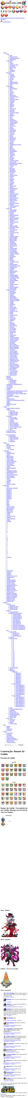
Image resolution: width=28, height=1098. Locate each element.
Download (3, 19)
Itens (5, 725)
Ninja (11, 90)
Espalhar (12, 301)
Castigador (12, 268)
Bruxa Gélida (13, 67)
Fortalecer (12, 320)
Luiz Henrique (10, 1043)
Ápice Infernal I (16, 619)
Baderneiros (12, 170)
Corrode (11, 316)
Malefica (12, 257)
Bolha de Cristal (13, 56)
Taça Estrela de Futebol (12, 488)
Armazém (9, 480)
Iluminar (12, 312)
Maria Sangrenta (13, 188)
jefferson (8, 1060)
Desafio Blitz (13, 717)
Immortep (12, 104)
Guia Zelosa (12, 331)
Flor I (8, 500)
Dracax (11, 135)
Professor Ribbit (13, 164)
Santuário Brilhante (11, 581)
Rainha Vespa (13, 186)
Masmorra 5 (18, 678)
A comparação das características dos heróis (17, 390)
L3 (13, 642)
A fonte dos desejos (11, 738)
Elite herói (9, 72)
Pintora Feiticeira (14, 219)
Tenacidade (12, 309)
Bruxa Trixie (13, 139)
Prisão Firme (13, 369)
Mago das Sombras (14, 203)
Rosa (8, 502)
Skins (8, 397)
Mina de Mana (10, 457)
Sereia (11, 116)
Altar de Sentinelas (14, 424)
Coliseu (8, 466)
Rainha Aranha (13, 240)
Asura (11, 167)
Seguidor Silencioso (14, 205)
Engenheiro (12, 66)
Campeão (12, 92)
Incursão (12, 669)
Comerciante (16, 634)
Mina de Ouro (10, 456)
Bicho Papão (13, 171)
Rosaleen (12, 176)
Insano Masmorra (17, 695)
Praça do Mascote (11, 477)
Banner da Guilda (14, 422)
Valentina (12, 128)
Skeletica (12, 152)
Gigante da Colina (14, 64)
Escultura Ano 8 (10, 591)
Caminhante (12, 189)
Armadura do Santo (14, 367)
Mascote (9, 376)
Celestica (12, 235)
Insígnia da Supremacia (12, 595)
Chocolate (9, 521)
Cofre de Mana (10, 460)
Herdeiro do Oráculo (14, 365)
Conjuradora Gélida (14, 277)
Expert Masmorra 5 (20, 690)
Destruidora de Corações (15, 144)
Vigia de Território (11, 430)
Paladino (12, 87)
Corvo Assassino (13, 229)
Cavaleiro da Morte (14, 112)
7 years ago (12, 1063)
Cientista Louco (13, 267)
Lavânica (12, 166)
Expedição (12, 710)
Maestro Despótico (14, 287)
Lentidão (12, 303)
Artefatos (12, 449)
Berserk (11, 305)
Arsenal (8, 481)
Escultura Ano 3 (10, 577)
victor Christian (10, 993)
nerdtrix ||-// (9, 1078)
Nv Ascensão (10, 386)
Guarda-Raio (13, 256)
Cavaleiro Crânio (14, 122)
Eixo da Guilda (13, 417)
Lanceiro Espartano (14, 217)
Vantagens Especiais (11, 432)
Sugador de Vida (13, 311)
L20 (13, 665)
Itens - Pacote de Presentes (9, 1052)
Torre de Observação (11, 461)
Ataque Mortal (13, 297)
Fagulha (11, 263)
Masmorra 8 (18, 682)
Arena (11, 707)
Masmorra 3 (18, 675)
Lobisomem (12, 76)
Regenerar (12, 327)
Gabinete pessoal (6, 21)
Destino (8, 389)
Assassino (12, 75)
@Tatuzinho (9, 1028)
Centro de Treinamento (12, 474)
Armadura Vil (13, 341)
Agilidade (12, 336)
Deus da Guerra (13, 308)
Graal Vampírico (13, 352)
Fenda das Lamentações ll (19, 626)
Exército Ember (13, 723)
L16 (13, 659)
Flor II (8, 501)
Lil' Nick (12, 142)
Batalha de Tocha (14, 413)
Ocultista (12, 183)
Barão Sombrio (13, 239)
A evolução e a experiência (13, 396)
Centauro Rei (10, 512)
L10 (13, 651)
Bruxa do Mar (13, 162)
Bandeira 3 (9, 492)
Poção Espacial (13, 375)
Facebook (6, 18)
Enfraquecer (12, 304)
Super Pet (9, 377)
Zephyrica (12, 182)
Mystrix (11, 247)
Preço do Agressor (14, 364)
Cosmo (11, 178)
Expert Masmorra (17, 683)
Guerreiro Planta (13, 175)
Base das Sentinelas (14, 425)
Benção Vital (13, 332)
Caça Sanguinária (14, 371)
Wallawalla (12, 154)
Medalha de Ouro (11, 586)
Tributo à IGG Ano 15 (12, 590)
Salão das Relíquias (11, 468)
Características (13, 383)
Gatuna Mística (13, 209)
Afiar (11, 321)
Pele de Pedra (13, 307)
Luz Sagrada (13, 328)
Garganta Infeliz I (17, 614)
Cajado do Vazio (13, 357)
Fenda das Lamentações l (18, 625)
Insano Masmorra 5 (20, 702)
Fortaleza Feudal (13, 414)
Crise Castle (9, 718)
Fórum (2, 18)
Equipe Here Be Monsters (16, 613)
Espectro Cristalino (14, 193)
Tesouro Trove (16, 633)
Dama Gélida (13, 196)
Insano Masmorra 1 (20, 697)
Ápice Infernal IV (17, 623)
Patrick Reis (9, 1049)
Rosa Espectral (13, 249)
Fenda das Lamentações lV (19, 629)
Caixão (8, 514)
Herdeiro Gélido (13, 271)
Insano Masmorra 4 (20, 701)
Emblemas (9, 730)
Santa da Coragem (14, 197)
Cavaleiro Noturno (14, 236)
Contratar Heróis (10, 398)
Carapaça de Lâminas (15, 300)
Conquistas (9, 735)
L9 (13, 650)
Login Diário (10, 733)
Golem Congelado (14, 437)
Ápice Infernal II (16, 621)
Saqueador (12, 71)
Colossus (12, 273)
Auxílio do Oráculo (14, 339)
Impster (11, 722)
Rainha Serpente (13, 82)
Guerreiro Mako (13, 248)
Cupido (11, 103)
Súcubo (11, 91)
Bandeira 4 (9, 493)
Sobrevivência (13, 335)
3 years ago (11, 997)
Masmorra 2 (18, 674)
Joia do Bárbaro (13, 368)
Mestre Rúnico (13, 199)
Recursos (9, 446)
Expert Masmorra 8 (20, 694)
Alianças (9, 603)
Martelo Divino (10, 741)
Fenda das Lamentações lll (19, 627)
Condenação (12, 319)
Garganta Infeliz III (17, 617)
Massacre (12, 269)
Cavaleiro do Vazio (14, 232)
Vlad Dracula (13, 108)
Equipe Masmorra (14, 611)
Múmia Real (12, 272)
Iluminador (12, 241)
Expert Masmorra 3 (20, 687)
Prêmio (5, 731)
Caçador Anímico (14, 252)
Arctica (11, 127)
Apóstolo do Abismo (14, 253)
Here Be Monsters (14, 667)
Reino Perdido (13, 631)
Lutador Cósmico (14, 284)
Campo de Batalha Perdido (16, 709)
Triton (11, 84)
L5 (13, 645)
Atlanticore (12, 100)
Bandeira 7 (9, 497)
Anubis (11, 146)
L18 (13, 662)
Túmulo (8, 513)
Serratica (12, 213)
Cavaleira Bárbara (14, 276)
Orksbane (12, 110)
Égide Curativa (13, 373)
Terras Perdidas (13, 715)
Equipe (8, 610)
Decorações (6, 485)
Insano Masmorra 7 (20, 705)
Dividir (11, 333)
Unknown (9, 557)
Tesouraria (12, 421)
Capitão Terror (13, 123)
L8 (13, 649)
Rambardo (12, 192)
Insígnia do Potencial (11, 593)
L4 (13, 643)
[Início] (13, 4)
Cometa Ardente (13, 351)
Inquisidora (12, 281)
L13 (13, 655)
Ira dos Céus (12, 317)
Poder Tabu (12, 363)
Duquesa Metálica (14, 280)
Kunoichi (12, 212)
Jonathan (8, 999)
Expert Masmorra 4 (20, 689)
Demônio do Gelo (14, 83)
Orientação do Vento (14, 360)
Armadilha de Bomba (12, 470)
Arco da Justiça (13, 356)
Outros (5, 442)
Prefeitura (9, 452)
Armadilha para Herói (12, 472)
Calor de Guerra (13, 372)
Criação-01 (12, 155)
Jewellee (12, 233)
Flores (8, 505)
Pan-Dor (12, 79)
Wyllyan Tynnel (10, 1036)
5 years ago (19, 1020)
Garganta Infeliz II (17, 615)
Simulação (12, 323)
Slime (8, 54)
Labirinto (12, 637)
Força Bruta (12, 324)
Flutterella (12, 231)
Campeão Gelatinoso (14, 58)
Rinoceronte (12, 150)
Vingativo (12, 140)
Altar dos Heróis (10, 453)
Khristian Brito (10, 1072)
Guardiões (9, 388)
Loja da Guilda (13, 428)
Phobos (11, 184)
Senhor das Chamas (14, 227)
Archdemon (12, 719)
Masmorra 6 (18, 679)
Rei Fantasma (13, 130)
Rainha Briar (13, 436)
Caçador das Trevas (14, 261)
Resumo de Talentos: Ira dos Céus (10, 1006)
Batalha (8, 409)
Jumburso (12, 191)
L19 (13, 663)
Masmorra (15, 671)
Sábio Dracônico (13, 237)
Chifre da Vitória (13, 361)
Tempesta (12, 220)
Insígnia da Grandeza (12, 597)
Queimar (12, 295)
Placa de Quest (10, 737)
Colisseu (12, 420)
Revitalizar (12, 293)
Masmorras (12, 670)
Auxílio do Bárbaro (14, 337)
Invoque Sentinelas (11, 434)
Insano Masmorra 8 (20, 706)
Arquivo (9, 448)
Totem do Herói (10, 476)
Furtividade (12, 343)
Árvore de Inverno (11, 516)
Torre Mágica (10, 464)
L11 (13, 653)
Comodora (12, 172)
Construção (9, 416)
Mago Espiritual (13, 88)
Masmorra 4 (18, 677)
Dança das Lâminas (14, 345)
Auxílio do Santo (14, 340)
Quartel (8, 454)
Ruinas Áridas (13, 711)
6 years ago (12, 1033)
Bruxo (11, 118)
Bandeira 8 (9, 498)
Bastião (11, 313)
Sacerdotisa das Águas (15, 265)
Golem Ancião (13, 288)
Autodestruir (12, 296)
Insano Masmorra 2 (20, 698)
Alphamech (12, 201)
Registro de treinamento (12, 739)
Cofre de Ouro (10, 458)
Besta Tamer (12, 131)
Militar (8, 444)
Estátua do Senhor (11, 599)
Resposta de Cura (14, 359)
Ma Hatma (12, 168)
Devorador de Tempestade (16, 163)
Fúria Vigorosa (13, 344)
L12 (13, 654)
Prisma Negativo (13, 355)
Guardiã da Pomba (14, 160)
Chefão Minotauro (14, 96)
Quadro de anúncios (20, 18)
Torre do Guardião (11, 484)
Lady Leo (12, 132)
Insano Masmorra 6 (20, 703)
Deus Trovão (13, 95)
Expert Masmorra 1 (20, 685)
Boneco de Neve (10, 508)
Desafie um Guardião (15, 714)
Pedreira (8, 482)
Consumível (9, 729)
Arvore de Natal (10, 506)
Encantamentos (13, 380)
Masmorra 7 (18, 681)
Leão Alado (12, 441)
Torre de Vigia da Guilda (15, 426)
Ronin (11, 147)
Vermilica (12, 283)
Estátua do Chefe (11, 598)
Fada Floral (12, 228)
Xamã (11, 80)
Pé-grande (12, 158)
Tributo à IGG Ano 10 (12, 576)
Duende (11, 114)
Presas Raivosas (13, 245)
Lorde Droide (13, 279)
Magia (8, 405)
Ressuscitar (12, 291)
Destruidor (12, 115)
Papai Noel (12, 111)
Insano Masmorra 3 (20, 699)
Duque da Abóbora (14, 99)
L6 (13, 646)
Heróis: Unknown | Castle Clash (10, 1020)
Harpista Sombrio (14, 275)
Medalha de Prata (11, 587)
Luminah (12, 255)
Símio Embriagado (14, 215)
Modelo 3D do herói (11, 404)
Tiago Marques (10, 1022)
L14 (13, 657)
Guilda (5, 406)
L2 (13, 641)
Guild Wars (12, 410)
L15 (13, 658)
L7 (13, 647)
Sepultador (12, 216)
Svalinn (11, 180)
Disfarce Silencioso (14, 347)
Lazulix (11, 174)
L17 (13, 661)
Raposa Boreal (13, 195)
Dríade (11, 68)
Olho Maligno (13, 243)
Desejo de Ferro (13, 325)
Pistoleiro (12, 148)
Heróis (5, 52)
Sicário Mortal (13, 211)
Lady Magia (12, 207)
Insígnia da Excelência (12, 594)
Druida (11, 94)
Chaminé (9, 517)
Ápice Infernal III (17, 622)
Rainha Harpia (13, 120)
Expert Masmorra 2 (20, 686)
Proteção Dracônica (14, 353)
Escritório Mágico (14, 418)
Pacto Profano (13, 329)
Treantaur (12, 119)
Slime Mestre (13, 59)
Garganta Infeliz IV (17, 618)
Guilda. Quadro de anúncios (13, 408)
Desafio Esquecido (14, 713)
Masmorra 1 (18, 673)
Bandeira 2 (9, 490)
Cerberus (12, 440)
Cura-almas (12, 349)
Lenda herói (9, 86)
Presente (9, 726)
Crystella (12, 223)
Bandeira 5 (9, 494)
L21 (13, 666)
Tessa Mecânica (13, 151)
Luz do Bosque (13, 251)
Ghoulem (12, 124)
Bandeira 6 (9, 496)
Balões (8, 504)
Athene (11, 156)
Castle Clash (6, 997)
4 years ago (9, 1015)
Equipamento (10, 379)
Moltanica (12, 106)
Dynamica (12, 260)
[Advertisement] (14, 37)
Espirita (11, 159)
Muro (11, 429)
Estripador (12, 179)
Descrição (9, 734)
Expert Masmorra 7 (20, 693)
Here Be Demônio (17, 635)
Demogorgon (13, 138)
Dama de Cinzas (13, 200)
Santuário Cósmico (11, 580)
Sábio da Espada (13, 225)
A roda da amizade (11, 742)
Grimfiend (12, 134)
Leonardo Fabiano (11, 1054)
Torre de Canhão (10, 465)
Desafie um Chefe (14, 412)
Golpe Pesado (13, 292)
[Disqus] (14, 847)
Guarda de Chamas (14, 299)
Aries (11, 107)
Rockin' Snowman (11, 518)
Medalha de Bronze (11, 589)
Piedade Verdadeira (14, 348)
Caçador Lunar (13, 244)
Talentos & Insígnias (11, 289)
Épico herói (9, 208)
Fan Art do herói (10, 445)
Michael (11, 143)
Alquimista (12, 70)
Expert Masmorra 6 (20, 691)
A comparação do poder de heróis (14, 392)
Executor (12, 74)
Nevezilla (12, 102)
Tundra (11, 224)
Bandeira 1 (9, 489)
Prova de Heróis (13, 638)
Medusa (11, 136)
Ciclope (11, 78)
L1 (13, 639)
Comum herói (10, 60)
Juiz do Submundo (14, 221)
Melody (11, 259)
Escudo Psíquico (13, 315)
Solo (8, 630)
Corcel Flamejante (14, 438)
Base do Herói (10, 473)
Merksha (12, 285)
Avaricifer (12, 721)
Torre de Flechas (10, 462)
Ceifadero (12, 98)
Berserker (12, 204)
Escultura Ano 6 (10, 582)
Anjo (11, 62)
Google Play (12, 18)
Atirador (12, 63)
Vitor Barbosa (9, 1018)
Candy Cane (12, 126)
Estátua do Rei (10, 601)
